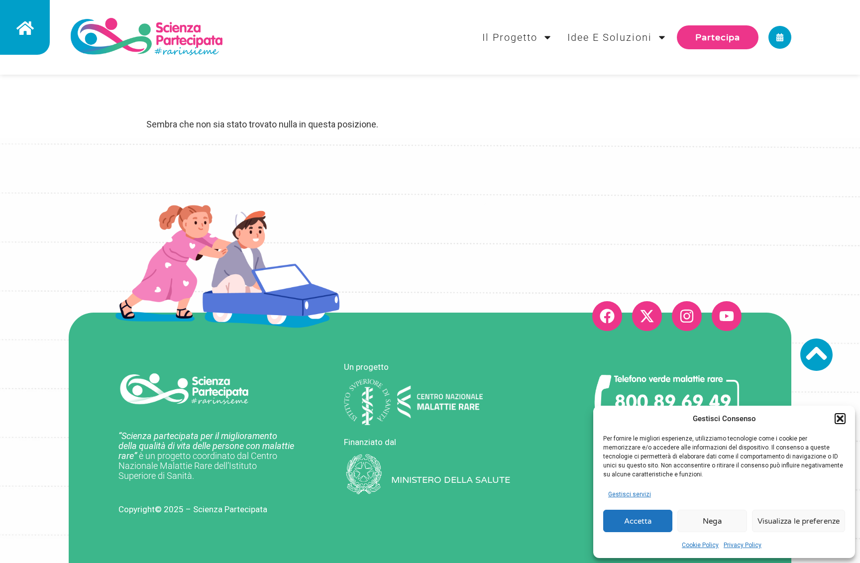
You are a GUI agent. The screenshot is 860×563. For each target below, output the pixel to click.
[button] (840, 419)
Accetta (638, 521)
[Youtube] (727, 316)
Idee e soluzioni (609, 37)
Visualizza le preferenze (798, 521)
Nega (712, 521)
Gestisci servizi (629, 494)
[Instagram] (687, 316)
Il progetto (510, 37)
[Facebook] (607, 316)
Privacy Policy (742, 545)
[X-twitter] (647, 316)
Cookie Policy (700, 545)
